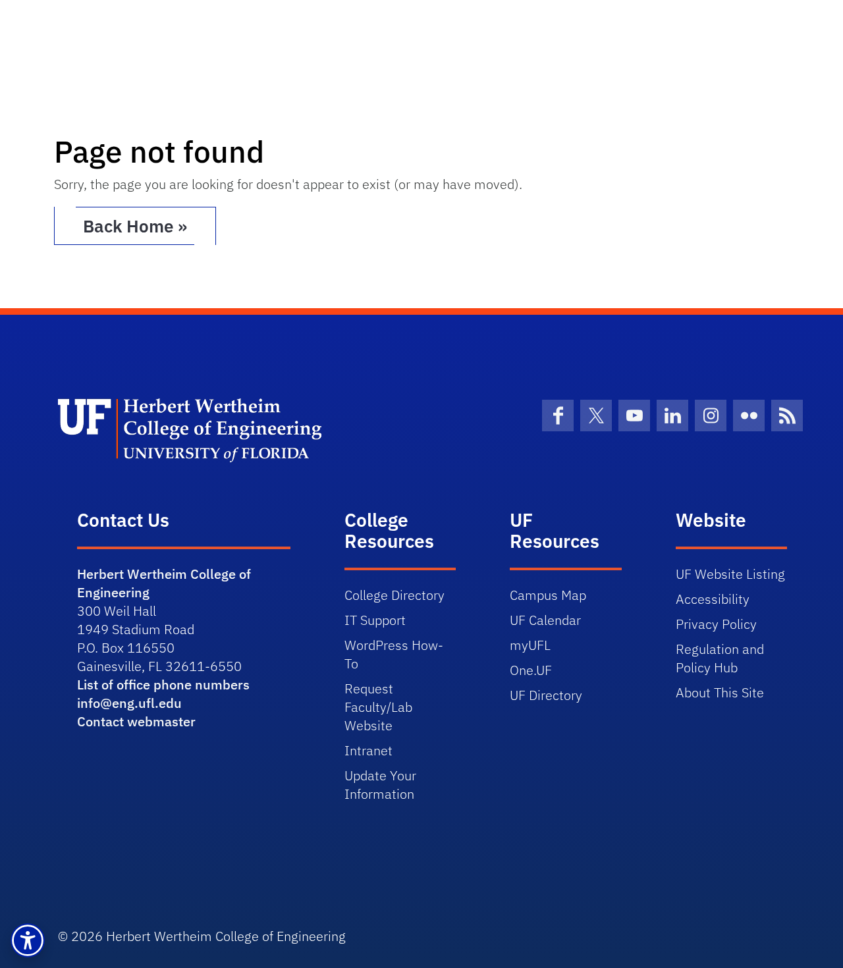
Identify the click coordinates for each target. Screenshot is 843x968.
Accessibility (712, 599)
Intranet (368, 750)
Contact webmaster (136, 721)
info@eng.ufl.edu (129, 703)
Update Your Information (380, 784)
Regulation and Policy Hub (720, 658)
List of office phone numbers (163, 684)
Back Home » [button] (135, 226)
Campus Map (548, 595)
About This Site (720, 692)
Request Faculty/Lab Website (378, 707)
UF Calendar (545, 620)
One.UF (531, 670)
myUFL (530, 645)
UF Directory (546, 695)
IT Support (375, 620)
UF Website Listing (730, 574)
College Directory (394, 595)
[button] (28, 940)
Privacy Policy (716, 624)
